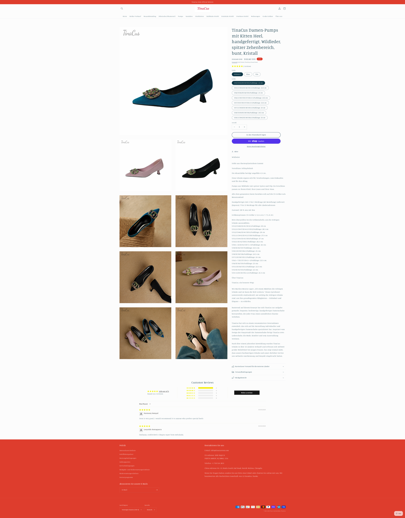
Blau (248, 74)
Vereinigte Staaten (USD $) (130, 510)
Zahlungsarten (124, 462)
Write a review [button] (247, 393)
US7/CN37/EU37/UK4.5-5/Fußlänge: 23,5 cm (250, 103)
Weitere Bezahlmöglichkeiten (256, 146)
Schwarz (237, 74)
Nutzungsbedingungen (127, 458)
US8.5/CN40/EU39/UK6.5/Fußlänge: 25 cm (249, 117)
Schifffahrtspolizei (126, 454)
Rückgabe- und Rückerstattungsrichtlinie (134, 469)
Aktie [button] (236, 151)
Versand (234, 62)
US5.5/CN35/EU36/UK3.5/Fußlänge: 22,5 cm (250, 88)
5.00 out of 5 (164, 391)
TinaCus (283, 511)
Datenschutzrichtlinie (127, 450)
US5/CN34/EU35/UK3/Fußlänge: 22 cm (248, 83)
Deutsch (149, 510)
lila (257, 74)
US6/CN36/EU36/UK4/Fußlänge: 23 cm (248, 93)
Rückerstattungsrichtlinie (129, 473)
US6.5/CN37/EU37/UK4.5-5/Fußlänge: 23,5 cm (251, 98)
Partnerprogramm (126, 477)
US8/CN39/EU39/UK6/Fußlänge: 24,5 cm (249, 113)
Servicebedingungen (126, 466)
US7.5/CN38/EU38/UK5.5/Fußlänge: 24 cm (249, 108)
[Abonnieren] (156, 490)
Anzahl (234, 122)
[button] (121, 8)
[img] (144, 410)
